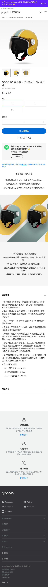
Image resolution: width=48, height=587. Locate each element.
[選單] (45, 12)
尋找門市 (24, 164)
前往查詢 (23, 478)
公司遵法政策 (6, 578)
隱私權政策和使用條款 (8, 569)
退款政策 (5, 558)
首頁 (3, 17)
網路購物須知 (6, 575)
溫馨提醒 (5, 295)
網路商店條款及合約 (7, 572)
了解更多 (17, 156)
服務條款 (5, 553)
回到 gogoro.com (8, 8)
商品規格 (5, 388)
